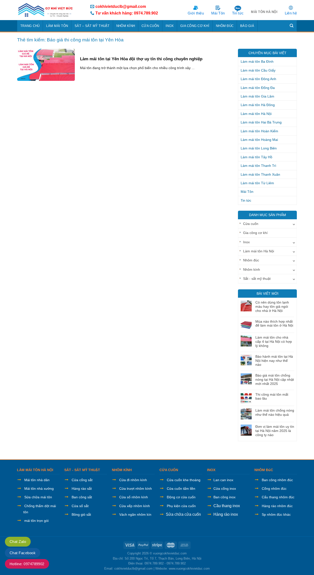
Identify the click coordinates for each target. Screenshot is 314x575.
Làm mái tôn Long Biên (259, 148)
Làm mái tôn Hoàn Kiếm (259, 131)
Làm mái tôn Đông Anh (258, 79)
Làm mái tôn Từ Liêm (257, 183)
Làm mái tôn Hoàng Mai (259, 140)
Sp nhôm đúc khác (276, 514)
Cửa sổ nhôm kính (133, 497)
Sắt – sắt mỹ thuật (92, 26)
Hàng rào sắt (82, 488)
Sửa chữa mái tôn (38, 497)
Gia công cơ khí (194, 26)
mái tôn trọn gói (36, 521)
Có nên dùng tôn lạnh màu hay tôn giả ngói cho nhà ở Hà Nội (272, 306)
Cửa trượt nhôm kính (135, 488)
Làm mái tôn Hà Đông (258, 105)
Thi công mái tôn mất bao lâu (271, 396)
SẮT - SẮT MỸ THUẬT (82, 470)
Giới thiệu (196, 13)
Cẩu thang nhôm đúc (278, 497)
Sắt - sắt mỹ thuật (257, 279)
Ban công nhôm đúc (277, 480)
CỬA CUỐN (168, 470)
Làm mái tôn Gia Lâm (257, 96)
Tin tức (238, 13)
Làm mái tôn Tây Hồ (256, 157)
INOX (211, 470)
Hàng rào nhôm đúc (277, 506)
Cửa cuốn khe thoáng (183, 480)
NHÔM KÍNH (122, 470)
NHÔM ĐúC (263, 470)
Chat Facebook (23, 553)
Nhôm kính (125, 26)
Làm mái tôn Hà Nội (256, 114)
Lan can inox (223, 480)
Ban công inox (224, 497)
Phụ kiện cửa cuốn (181, 506)
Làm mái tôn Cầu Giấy (258, 70)
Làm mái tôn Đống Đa (258, 88)
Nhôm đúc (225, 26)
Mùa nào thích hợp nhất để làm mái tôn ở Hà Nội (274, 323)
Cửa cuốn (150, 26)
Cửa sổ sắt (80, 506)
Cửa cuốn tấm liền (181, 488)
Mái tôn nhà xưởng (39, 488)
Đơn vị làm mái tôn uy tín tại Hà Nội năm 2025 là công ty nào (274, 431)
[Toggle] (293, 224)
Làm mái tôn (57, 26)
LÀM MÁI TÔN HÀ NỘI (35, 470)
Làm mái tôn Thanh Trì (258, 166)
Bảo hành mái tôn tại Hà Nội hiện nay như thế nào (274, 361)
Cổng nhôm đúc (274, 488)
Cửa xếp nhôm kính (134, 506)
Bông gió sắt (81, 514)
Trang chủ (29, 26)
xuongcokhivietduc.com (170, 553)
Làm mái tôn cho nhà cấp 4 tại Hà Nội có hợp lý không (273, 341)
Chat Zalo (18, 541)
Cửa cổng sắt (82, 480)
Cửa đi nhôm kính (133, 480)
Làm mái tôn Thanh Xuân (260, 174)
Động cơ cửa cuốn (181, 497)
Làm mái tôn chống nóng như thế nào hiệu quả (274, 412)
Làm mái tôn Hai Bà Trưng (261, 122)
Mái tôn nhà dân (37, 480)
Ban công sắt (82, 497)
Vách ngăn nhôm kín (135, 514)
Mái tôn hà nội (264, 12)
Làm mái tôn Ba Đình (257, 61)
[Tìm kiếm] (292, 25)
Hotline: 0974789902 (27, 564)
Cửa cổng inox (224, 488)
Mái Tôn (218, 13)
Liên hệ (291, 13)
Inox (170, 26)
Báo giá (247, 26)
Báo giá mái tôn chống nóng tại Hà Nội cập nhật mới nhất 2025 (274, 379)
